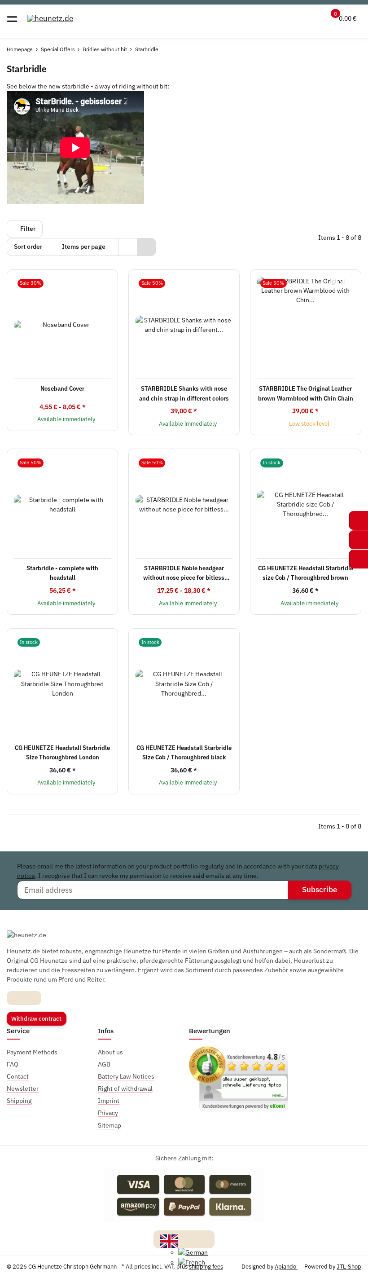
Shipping (19, 1101)
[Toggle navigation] (12, 18)
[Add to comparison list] (333, 282)
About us (110, 1052)
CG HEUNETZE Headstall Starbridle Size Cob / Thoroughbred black (184, 752)
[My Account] (312, 18)
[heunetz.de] (50, 18)
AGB (104, 1064)
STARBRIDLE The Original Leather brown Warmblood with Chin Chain (305, 393)
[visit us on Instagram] (32, 998)
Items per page (83, 246)
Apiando (286, 1266)
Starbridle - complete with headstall (62, 573)
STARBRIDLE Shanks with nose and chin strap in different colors (184, 393)
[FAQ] (278, 18)
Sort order (28, 246)
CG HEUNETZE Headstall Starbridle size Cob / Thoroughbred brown (305, 573)
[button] (295, 18)
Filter (27, 229)
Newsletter (23, 1088)
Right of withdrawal (125, 1088)
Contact (18, 1076)
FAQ (12, 1064)
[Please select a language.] (169, 1240)
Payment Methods (32, 1052)
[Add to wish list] (346, 282)
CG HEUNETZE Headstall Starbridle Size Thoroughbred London (62, 752)
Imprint (108, 1101)
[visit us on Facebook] (15, 998)
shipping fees (206, 1266)
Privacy (108, 1113)
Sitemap (109, 1125)
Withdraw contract (36, 1018)
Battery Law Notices (126, 1076)
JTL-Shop (349, 1266)
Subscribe (319, 890)
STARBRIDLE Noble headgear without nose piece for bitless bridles (183, 573)
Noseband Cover (62, 388)
